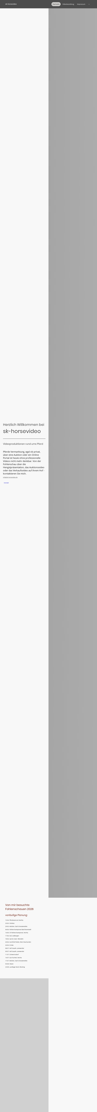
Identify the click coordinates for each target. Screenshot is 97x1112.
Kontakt (6, 483)
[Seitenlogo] (19, 6)
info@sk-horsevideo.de (10, 477)
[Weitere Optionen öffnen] (89, 4)
